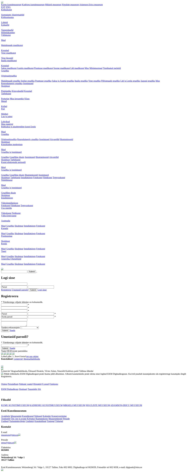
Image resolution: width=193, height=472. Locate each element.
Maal (3, 40)
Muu (87, 68)
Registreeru (6, 290)
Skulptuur (5, 86)
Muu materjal (7, 124)
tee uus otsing (32, 356)
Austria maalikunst (25, 68)
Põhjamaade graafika (110, 81)
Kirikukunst (6, 9)
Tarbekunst (6, 93)
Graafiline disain (16, 157)
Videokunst (6, 213)
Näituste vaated (26, 384)
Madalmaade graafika (10, 81)
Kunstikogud (28, 416)
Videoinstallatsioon (9, 203)
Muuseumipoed (55, 418)
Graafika (5, 71)
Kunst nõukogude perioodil (13, 162)
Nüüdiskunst (6, 180)
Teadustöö (5, 418)
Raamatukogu (41, 418)
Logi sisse (42, 290)
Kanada (4, 228)
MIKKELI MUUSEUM (74, 405)
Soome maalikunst (61, 68)
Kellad (4, 106)
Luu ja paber (6, 116)
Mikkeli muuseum (53, 4)
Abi (39, 389)
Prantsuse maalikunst (43, 68)
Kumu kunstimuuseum (11, 4)
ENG (8, 7)
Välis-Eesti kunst (8, 215)
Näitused (38, 416)
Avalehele (5, 416)
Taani (3, 251)
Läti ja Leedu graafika (130, 81)
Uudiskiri (30, 421)
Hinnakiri (37, 384)
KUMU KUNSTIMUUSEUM (15, 405)
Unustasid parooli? (20, 290)
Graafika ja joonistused (11, 152)
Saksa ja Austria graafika (63, 81)
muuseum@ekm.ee (9, 435)
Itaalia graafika (81, 81)
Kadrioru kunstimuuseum (33, 4)
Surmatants (6, 15)
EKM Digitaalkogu (9, 389)
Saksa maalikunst (9, 68)
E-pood (45, 384)
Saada (12, 330)
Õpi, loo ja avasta (18, 418)
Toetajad (51, 421)
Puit (3, 109)
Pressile (66, 418)
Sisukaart (23, 389)
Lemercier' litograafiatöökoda (27, 359)
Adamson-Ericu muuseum (91, 4)
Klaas (27, 98)
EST (3, 7)
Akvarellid (54, 139)
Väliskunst (6, 35)
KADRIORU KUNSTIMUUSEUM (46, 405)
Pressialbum (13, 384)
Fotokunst (37, 177)
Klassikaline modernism (11, 144)
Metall (4, 101)
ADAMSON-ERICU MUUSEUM (126, 405)
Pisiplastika (6, 91)
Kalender (47, 416)
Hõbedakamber (8, 32)
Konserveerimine (59, 416)
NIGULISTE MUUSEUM (98, 405)
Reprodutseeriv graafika (11, 83)
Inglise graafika (28, 81)
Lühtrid (4, 22)
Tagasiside (32, 389)
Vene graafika (94, 81)
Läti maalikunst (77, 68)
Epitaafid (5, 25)
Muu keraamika (17, 98)
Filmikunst (47, 177)
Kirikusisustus (7, 17)
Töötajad (59, 421)
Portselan (5, 98)
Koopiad (5, 50)
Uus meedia (6, 208)
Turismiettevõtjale (17, 421)
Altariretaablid (17, 15)
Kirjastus (31, 418)
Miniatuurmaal (95, 68)
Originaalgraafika (9, 76)
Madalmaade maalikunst (12, 45)
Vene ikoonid (7, 58)
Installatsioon (27, 177)
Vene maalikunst (8, 53)
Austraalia (5, 221)
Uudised (5, 421)
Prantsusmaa (6, 236)
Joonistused (28, 83)
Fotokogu (53, 384)
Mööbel (4, 114)
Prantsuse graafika (43, 81)
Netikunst (16, 213)
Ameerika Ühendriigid (11, 259)
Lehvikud (5, 121)
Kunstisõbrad (40, 421)
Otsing (4, 384)
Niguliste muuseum (70, 4)
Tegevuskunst (59, 177)
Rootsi (4, 243)
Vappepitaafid (7, 30)
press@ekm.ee (7, 442)
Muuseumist (16, 416)
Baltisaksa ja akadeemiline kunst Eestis (18, 126)
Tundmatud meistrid (112, 68)
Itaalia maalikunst (9, 60)
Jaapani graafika (148, 81)
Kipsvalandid (18, 91)
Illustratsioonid (66, 139)
